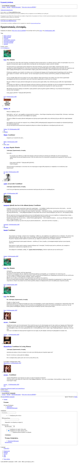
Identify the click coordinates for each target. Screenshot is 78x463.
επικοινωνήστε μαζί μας (36, 23)
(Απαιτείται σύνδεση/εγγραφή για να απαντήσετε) (13, 388)
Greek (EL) (6, 448)
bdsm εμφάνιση (7, 35)
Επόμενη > (7, 48)
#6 (4, 226)
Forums (5, 399)
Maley (6, 135)
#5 (4, 194)
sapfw (5, 184)
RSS (5, 456)
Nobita (75, 396)
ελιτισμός (6, 38)
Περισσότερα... (8, 442)
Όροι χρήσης (7, 459)
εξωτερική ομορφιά (8, 42)
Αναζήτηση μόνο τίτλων (15, 415)
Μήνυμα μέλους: (6, 418)
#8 (4, 286)
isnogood (6, 205)
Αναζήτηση (9, 406)
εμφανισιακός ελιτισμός (9, 40)
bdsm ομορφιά (7, 37)
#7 (4, 257)
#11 (4, 364)
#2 (4, 130)
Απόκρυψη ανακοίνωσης (7, 10)
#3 (4, 143)
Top (5, 455)
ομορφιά (6, 44)
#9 (4, 311)
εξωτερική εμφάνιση (9, 41)
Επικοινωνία (7, 451)
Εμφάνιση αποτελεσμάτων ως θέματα (21, 432)
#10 (4, 336)
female (6, 230)
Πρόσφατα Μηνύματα (12, 408)
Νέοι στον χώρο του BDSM (19, 30)
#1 (4, 98)
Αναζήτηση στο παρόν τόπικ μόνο (17, 429)
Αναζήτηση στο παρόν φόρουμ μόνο (18, 430)
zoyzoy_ (6, 322)
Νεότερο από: (5, 425)
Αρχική (5, 453)
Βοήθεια (6, 452)
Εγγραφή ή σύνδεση (7, 2)
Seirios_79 (7, 108)
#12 (4, 386)
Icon (41, 30)
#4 (4, 173)
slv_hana (6, 147)
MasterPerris (8, 346)
